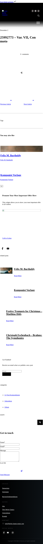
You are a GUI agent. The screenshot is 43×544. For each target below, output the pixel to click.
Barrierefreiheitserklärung (9, 497)
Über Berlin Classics (8, 509)
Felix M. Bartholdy (10, 155)
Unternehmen (6, 513)
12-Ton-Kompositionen (12, 395)
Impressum (5, 492)
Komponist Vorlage (10, 175)
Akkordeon (8, 401)
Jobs (3, 506)
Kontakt (4, 516)
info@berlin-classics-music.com (14, 523)
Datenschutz (5, 488)
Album (6, 407)
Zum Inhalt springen (7, 2)
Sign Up (6, 374)
